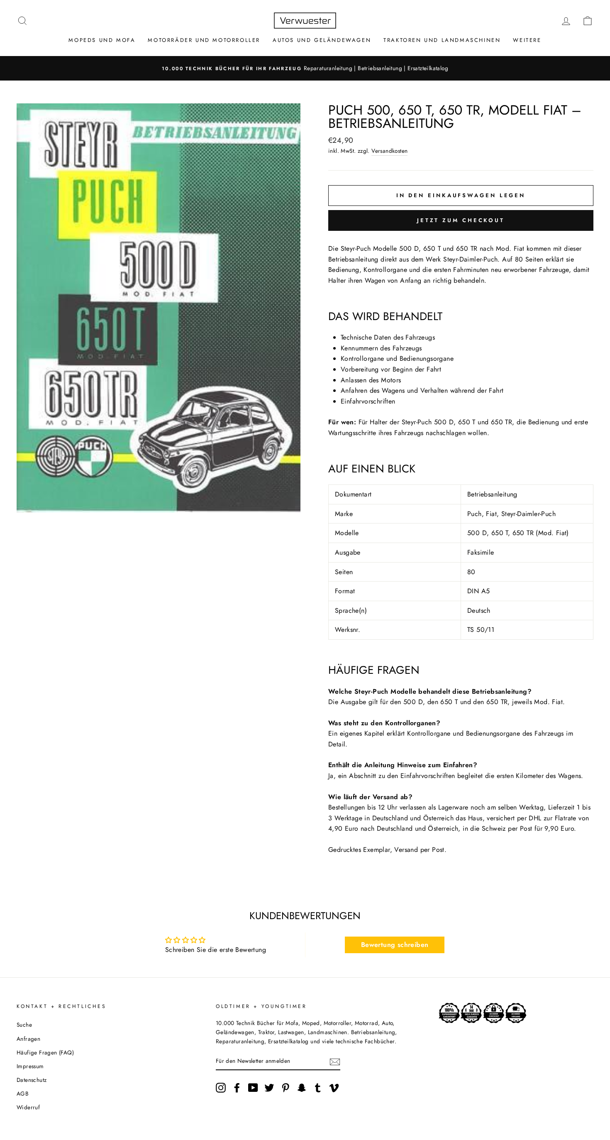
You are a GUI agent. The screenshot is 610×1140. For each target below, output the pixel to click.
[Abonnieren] (334, 1061)
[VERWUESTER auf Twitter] (269, 1088)
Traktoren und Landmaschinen (441, 40)
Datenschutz (31, 1080)
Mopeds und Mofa (101, 40)
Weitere (527, 40)
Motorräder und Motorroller (204, 40)
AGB (23, 1093)
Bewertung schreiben (395, 944)
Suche (24, 1024)
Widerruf (28, 1107)
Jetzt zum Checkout (461, 220)
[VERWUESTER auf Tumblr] (318, 1088)
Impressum (30, 1066)
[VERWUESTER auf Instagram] (221, 1088)
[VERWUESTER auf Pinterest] (285, 1088)
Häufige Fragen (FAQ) (45, 1052)
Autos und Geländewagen (322, 40)
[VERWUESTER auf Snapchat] (302, 1088)
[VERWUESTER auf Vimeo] (334, 1088)
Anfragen (28, 1039)
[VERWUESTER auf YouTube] (253, 1088)
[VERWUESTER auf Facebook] (237, 1088)
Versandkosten (389, 151)
